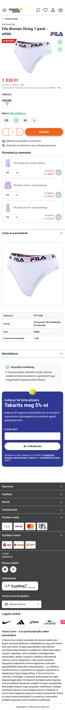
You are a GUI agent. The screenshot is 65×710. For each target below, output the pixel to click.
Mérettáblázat (10, 353)
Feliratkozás (35, 446)
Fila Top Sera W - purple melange (29, 163)
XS (8, 121)
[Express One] (30, 545)
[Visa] (19, 526)
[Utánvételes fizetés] (42, 526)
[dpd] (7, 545)
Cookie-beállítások (5, 555)
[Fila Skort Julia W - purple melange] (7, 185)
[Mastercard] (30, 526)
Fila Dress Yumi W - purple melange (30, 207)
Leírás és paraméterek (15, 233)
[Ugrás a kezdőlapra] (15, 10)
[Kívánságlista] (45, 10)
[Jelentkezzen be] (53, 10)
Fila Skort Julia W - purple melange (30, 185)
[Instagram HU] (13, 569)
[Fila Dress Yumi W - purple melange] (7, 207)
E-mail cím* (11, 429)
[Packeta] (19, 545)
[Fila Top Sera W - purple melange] (7, 163)
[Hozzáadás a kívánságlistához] (60, 42)
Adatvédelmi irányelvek (50, 458)
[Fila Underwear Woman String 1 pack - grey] (7, 103)
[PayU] (7, 526)
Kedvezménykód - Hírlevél (24, 458)
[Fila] (56, 34)
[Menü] (4, 10)
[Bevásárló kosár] (60, 10)
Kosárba (44, 131)
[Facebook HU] (5, 569)
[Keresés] (37, 10)
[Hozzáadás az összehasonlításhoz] (60, 49)
